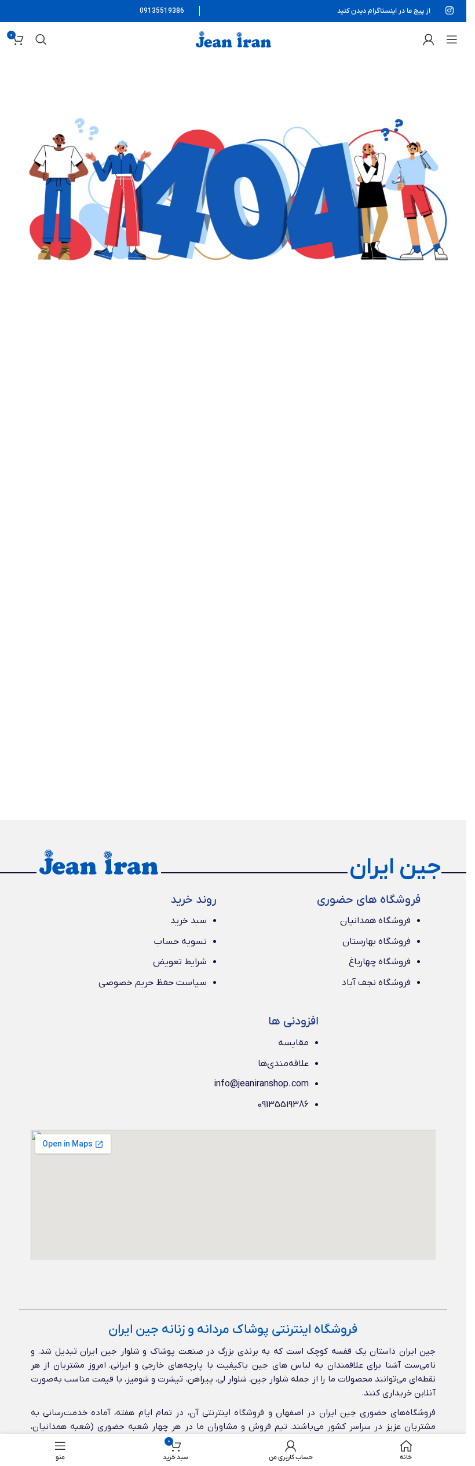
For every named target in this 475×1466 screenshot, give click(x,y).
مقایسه (293, 1043)
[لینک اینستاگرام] (450, 11)
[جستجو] (41, 39)
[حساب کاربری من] (428, 39)
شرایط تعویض (180, 962)
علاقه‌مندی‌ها (283, 1064)
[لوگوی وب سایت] (233, 39)
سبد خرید (188, 921)
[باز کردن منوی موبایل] (451, 39)
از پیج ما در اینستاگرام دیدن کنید (383, 11)
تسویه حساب (180, 941)
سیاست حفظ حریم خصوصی (152, 983)
